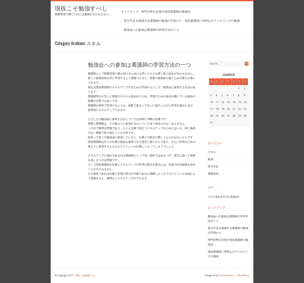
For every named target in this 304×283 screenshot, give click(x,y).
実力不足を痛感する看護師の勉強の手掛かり (153, 20)
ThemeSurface (226, 275)
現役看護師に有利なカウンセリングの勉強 (212, 20)
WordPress (243, 275)
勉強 (210, 159)
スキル (212, 151)
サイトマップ (129, 11)
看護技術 (213, 173)
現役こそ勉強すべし (81, 8)
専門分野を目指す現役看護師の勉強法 (165, 11)
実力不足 (213, 166)
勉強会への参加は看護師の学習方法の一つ (151, 29)
